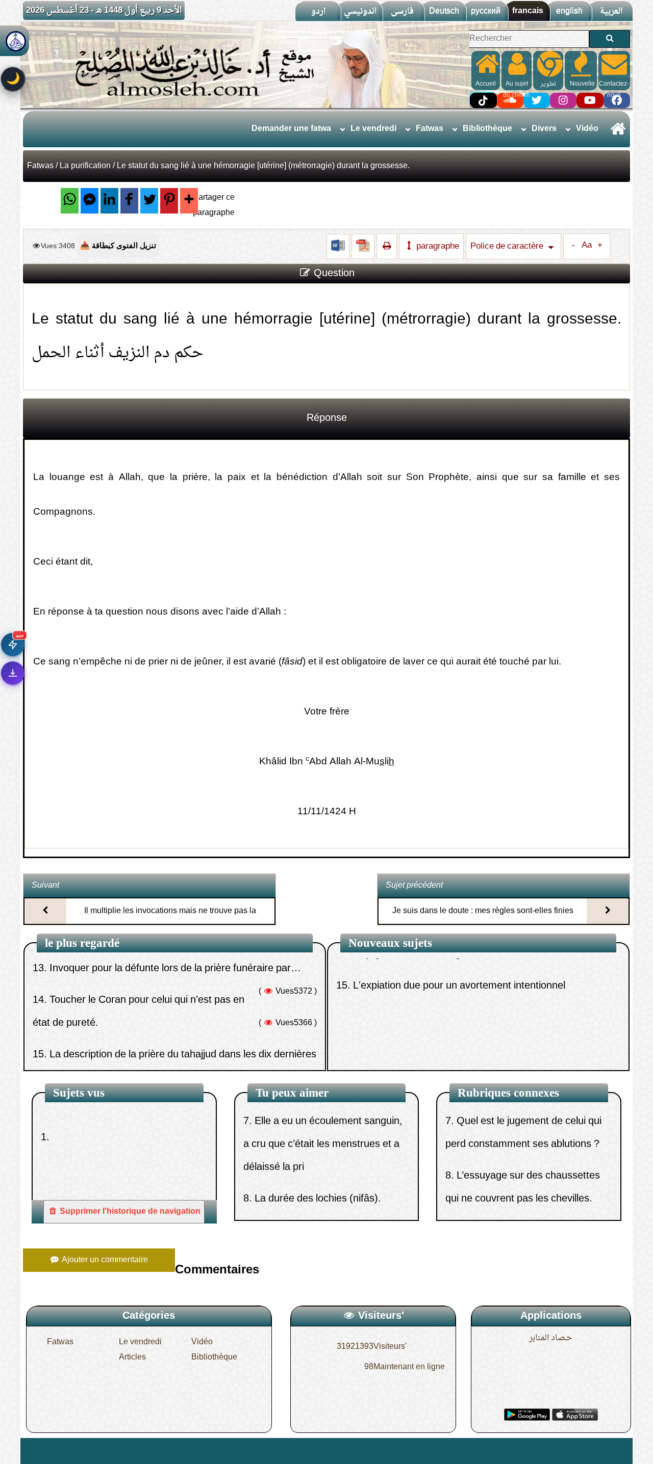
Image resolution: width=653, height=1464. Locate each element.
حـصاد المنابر (550, 1338)
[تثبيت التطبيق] (12, 673)
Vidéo (587, 129)
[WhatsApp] (70, 201)
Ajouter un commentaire (104, 1260)
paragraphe (436, 246)
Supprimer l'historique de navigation (129, 1211)
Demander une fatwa (291, 129)
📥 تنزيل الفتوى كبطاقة (118, 245)
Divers (544, 129)
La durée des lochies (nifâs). (318, 1149)
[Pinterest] (169, 201)
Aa (587, 245)
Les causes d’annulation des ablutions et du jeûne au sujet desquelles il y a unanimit (312, 1203)
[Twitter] (149, 201)
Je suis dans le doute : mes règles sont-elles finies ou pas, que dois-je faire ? (482, 920)
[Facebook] (129, 201)
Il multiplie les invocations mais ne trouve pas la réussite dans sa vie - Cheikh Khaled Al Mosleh (170, 920)
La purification (85, 166)
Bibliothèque (487, 129)
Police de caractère (507, 246)
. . (69, 1451)
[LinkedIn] (109, 201)
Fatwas (429, 129)
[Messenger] (89, 201)
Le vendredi (373, 129)
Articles (132, 1357)
